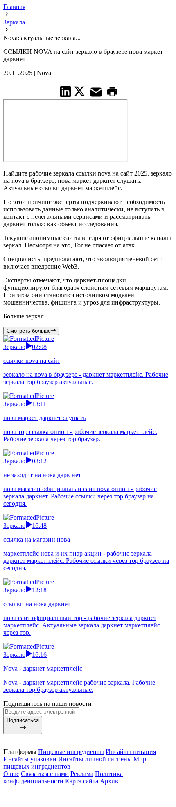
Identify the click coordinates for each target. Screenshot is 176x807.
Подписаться (23, 720)
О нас (11, 773)
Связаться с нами (45, 773)
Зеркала (14, 22)
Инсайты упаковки (29, 759)
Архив (109, 781)
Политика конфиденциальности (63, 777)
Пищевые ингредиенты (71, 751)
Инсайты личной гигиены (95, 759)
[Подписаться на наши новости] (88, 790)
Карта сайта (81, 781)
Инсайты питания (131, 751)
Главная (14, 6)
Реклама (81, 773)
